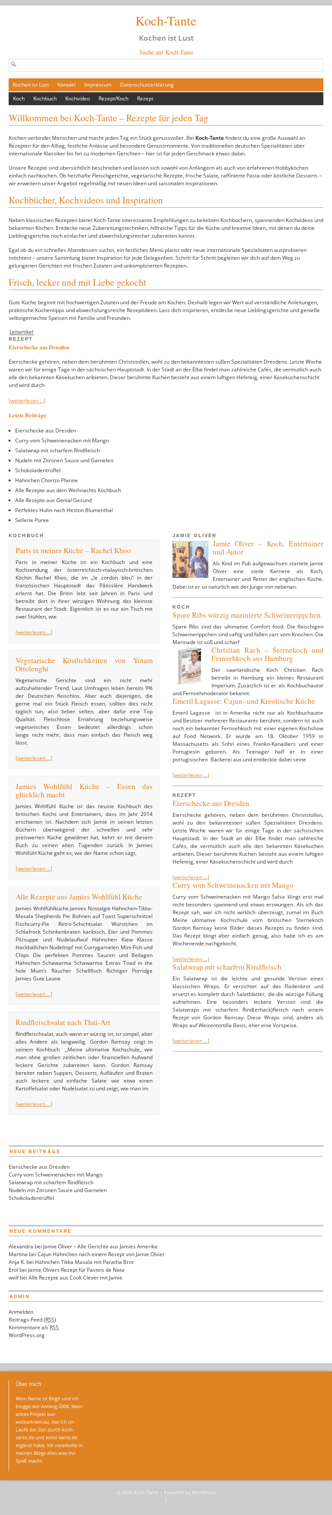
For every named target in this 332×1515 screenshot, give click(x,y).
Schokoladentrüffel (38, 470)
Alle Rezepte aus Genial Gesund (53, 500)
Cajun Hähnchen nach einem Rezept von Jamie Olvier (101, 1254)
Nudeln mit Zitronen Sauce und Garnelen (64, 460)
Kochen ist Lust (31, 84)
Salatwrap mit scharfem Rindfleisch (57, 450)
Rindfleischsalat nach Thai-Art (63, 1022)
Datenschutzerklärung (147, 84)
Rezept (145, 98)
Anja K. (17, 1262)
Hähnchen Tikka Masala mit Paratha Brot (84, 1262)
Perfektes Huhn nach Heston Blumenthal (64, 510)
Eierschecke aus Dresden (39, 347)
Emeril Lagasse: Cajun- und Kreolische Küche (243, 701)
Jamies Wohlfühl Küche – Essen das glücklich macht (84, 790)
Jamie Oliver (194, 535)
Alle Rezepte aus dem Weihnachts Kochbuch (68, 490)
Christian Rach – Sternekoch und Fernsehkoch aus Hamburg (267, 654)
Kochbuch (45, 98)
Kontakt (66, 84)
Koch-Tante (166, 20)
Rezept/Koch (113, 98)
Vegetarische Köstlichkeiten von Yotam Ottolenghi (84, 664)
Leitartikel (21, 332)
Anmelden (21, 1311)
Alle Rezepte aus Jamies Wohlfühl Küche (79, 897)
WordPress (204, 1492)
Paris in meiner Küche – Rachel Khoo (73, 550)
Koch (19, 98)
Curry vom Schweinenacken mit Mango (62, 440)
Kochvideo (77, 98)
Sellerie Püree (32, 520)
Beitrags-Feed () (32, 1319)
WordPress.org (27, 1335)
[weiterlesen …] (27, 400)
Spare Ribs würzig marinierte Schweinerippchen (246, 615)
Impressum (98, 84)
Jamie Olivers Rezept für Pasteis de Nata (76, 1269)
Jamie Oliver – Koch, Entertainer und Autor (268, 547)
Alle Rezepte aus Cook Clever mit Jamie (75, 1277)
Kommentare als (34, 1327)
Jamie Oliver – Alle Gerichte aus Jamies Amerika (100, 1246)
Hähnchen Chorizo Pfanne (46, 480)
